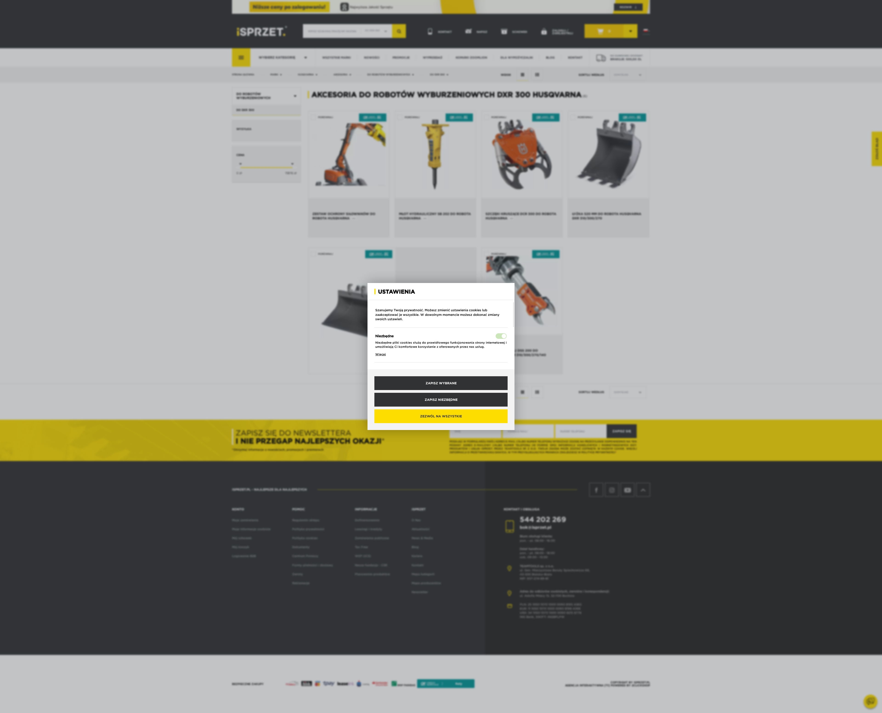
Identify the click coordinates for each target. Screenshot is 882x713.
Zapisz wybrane (441, 383)
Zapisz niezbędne (441, 400)
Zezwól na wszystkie (441, 416)
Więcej (380, 354)
